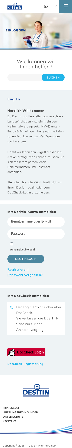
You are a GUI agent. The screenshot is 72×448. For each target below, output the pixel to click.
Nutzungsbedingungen (20, 412)
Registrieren (17, 269)
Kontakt (9, 421)
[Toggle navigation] (65, 6)
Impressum (11, 408)
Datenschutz (13, 416)
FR (54, 6)
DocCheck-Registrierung (25, 364)
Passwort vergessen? (25, 275)
